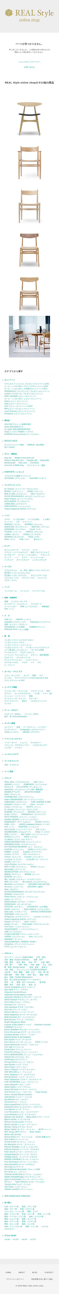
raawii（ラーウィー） (13, 899)
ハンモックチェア (39, 560)
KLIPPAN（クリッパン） (14, 849)
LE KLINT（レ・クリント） (37, 859)
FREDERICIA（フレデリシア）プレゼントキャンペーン (27, 391)
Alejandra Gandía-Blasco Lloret (18, 995)
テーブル (8, 566)
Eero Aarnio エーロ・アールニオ (17, 1040)
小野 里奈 (22, 965)
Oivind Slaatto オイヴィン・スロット (19, 1142)
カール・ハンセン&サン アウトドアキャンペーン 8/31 (26, 386)
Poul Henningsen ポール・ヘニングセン (21, 1162)
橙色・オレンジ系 (11, 1224)
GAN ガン (8, 619)
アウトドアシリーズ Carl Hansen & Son (32, 678)
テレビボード (36, 604)
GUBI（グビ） (10, 824)
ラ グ (7, 616)
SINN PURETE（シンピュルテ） (17, 506)
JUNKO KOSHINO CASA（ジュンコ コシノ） (23, 842)
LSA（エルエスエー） (32, 854)
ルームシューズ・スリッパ (15, 698)
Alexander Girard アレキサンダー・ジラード (22, 997)
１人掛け (46, 519)
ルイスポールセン (11, 662)
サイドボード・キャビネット (16, 604)
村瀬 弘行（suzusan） (26, 982)
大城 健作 (45, 962)
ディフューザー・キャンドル (16, 691)
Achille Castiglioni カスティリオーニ (19, 987)
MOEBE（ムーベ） (32, 874)
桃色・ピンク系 (28, 1224)
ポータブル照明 (37, 650)
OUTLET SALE (10, 441)
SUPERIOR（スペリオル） (15, 529)
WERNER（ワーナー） (13, 939)
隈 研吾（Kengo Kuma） (15, 967)
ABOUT (22, 1272)
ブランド (8, 778)
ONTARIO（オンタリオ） (14, 537)
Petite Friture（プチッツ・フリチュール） (21, 897)
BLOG (34, 1272)
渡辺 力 (32, 985)
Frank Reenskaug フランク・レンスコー (21, 1052)
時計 (48, 691)
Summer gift (32, 460)
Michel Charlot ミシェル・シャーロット (20, 1124)
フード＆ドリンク (11, 761)
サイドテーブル (28, 578)
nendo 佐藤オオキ (43, 1137)
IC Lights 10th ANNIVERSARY (17, 429)
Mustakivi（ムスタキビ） (14, 884)
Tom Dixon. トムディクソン (15, 1187)
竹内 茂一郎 (43, 972)
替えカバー (38, 539)
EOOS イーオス (41, 1042)
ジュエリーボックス (19, 601)
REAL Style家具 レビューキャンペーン (20, 396)
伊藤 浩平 (38, 960)
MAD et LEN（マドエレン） (15, 494)
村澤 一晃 (8, 982)
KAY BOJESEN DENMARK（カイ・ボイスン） (23, 847)
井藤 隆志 (8, 962)
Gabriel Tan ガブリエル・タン (16, 1057)
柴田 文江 (30, 972)
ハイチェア (8, 560)
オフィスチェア (23, 560)
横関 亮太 (8, 985)
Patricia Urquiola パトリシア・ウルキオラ (21, 1149)
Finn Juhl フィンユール (14, 1047)
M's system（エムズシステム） (35, 882)
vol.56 (7, 1239)
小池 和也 (8, 970)
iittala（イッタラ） (43, 832)
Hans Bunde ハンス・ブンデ (16, 1065)
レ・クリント (9, 665)
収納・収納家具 (17, 598)
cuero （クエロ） (37, 804)
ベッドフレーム (10, 591)
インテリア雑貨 (16, 687)
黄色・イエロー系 (29, 1221)
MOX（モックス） (11, 882)
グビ (39, 662)
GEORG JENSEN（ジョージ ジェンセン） (21, 819)
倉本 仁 (45, 967)
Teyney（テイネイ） (12, 922)
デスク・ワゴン (10, 580)
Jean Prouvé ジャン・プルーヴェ (18, 1092)
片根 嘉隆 (35, 965)
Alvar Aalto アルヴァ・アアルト (17, 1002)
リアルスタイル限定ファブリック (17, 476)
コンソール (42, 578)
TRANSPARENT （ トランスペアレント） (21, 929)
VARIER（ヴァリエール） (15, 937)
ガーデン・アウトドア (13, 672)
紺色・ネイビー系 (11, 1214)
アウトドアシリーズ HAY (14, 680)
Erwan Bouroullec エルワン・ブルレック (21, 1045)
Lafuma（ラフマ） (12, 854)
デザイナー (8, 953)
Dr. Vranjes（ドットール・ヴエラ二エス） (21, 489)
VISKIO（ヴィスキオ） (32, 534)
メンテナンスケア (11, 754)
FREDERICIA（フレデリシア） (34, 814)
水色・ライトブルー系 (13, 1226)
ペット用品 (8, 771)
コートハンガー (10, 606)
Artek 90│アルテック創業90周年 (17, 424)
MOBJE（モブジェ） (12, 874)
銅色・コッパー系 (29, 1219)
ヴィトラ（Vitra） (32, 714)
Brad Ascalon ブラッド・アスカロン (19, 1020)
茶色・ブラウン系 (27, 1209)
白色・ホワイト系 (11, 1206)
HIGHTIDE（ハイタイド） (29, 827)
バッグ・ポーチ (10, 743)
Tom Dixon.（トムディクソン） (17, 927)
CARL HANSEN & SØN (41, 802)
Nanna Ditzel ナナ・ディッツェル (18, 1137)
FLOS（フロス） (11, 814)
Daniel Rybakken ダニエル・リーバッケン (22, 1030)
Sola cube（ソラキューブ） (15, 912)
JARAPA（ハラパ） (24, 619)
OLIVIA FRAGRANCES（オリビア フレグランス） (25, 496)
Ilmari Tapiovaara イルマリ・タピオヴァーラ (23, 1079)
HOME (8, 1272)
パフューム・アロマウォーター (16, 745)
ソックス (18, 748)
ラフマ (24, 557)
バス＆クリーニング (39, 701)
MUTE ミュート (45, 1129)
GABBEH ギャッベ (37, 627)
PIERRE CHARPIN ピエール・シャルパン (21, 1159)
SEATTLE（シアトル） (41, 527)
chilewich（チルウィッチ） (15, 622)
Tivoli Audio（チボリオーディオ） (36, 924)
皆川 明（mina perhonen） (16, 717)
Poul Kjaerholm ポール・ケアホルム (19, 1164)
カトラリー (8, 727)
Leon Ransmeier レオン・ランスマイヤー (21, 1112)
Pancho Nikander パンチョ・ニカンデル (21, 1147)
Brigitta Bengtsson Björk (15, 1022)
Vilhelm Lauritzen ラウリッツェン (18, 1189)
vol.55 (15, 1239)
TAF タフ (8, 1182)
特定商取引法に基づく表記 (42, 1279)
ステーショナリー (11, 701)
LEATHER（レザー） (38, 478)
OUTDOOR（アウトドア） (15, 478)
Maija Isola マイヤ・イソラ (37, 1117)
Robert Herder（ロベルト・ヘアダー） (20, 902)
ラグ (41, 675)
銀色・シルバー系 (11, 1219)
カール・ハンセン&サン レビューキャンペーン (23, 399)
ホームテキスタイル (23, 693)
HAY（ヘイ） (9, 609)
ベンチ (35, 550)
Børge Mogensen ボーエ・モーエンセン (21, 1015)
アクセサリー (36, 743)
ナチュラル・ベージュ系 (14, 1211)
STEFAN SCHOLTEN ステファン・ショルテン (23, 1174)
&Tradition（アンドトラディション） (19, 944)
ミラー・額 (47, 693)
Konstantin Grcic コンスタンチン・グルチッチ (23, 1107)
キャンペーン (9, 380)
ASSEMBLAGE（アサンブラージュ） (19, 797)
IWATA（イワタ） (31, 837)
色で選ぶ (8, 1203)
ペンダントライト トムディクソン (18, 645)
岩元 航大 (21, 962)
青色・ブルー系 (28, 1214)
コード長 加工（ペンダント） (16, 650)
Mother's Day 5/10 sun (24, 458)
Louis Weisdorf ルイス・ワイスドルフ (20, 1114)
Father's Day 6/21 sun (13, 460)
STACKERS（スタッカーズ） (16, 914)
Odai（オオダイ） (38, 494)
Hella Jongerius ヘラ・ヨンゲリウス (19, 1074)
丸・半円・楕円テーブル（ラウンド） (35, 570)
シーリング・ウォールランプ (16, 655)
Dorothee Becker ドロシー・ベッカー (20, 1035)
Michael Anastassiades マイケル (18, 1122)
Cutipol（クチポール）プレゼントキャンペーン (23, 394)
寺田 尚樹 (19, 975)
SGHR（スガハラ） (12, 909)
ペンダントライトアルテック (37, 647)
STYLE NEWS (10, 1236)
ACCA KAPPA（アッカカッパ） (17, 501)
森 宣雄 (43, 982)
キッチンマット (10, 730)
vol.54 (24, 1239)
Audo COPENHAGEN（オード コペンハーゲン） (24, 799)
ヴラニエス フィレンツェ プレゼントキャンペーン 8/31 (26, 384)
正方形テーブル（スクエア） (16, 575)
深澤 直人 (32, 975)
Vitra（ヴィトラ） (36, 937)
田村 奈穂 (8, 975)
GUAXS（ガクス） (42, 822)
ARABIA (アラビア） (12, 792)
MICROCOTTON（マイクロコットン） (20, 872)
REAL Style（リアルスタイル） (17, 782)
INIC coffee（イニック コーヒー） (35, 834)
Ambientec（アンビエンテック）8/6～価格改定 (23, 789)
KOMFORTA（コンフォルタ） (36, 784)
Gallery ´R (8, 787)
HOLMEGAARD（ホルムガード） (18, 832)
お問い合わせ (29, 67)
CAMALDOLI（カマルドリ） (16, 504)
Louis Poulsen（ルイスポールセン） (19, 864)
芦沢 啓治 (40, 957)
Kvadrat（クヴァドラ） (32, 852)
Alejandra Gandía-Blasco (15, 992)
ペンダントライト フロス (14, 642)
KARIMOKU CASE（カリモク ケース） (20, 844)
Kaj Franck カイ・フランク (15, 1102)
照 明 (7, 636)
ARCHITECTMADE (33, 792)
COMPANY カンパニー (13, 1027)
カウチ (7, 519)
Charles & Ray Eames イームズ (17, 1025)
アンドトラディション (13, 660)
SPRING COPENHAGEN (41, 912)
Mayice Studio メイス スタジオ (17, 1119)
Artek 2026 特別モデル (13, 427)
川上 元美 (47, 965)
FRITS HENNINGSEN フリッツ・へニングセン (23, 1055)
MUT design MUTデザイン (15, 1132)
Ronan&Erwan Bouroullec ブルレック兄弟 (22, 1169)
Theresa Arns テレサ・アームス (17, 1184)
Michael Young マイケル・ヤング (18, 1127)
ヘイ (16, 557)
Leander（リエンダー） (34, 857)
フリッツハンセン (37, 557)
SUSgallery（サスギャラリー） (33, 730)
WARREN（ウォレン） (34, 524)
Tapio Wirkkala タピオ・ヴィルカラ (30, 1182)
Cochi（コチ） (36, 529)
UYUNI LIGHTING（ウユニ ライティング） (22, 934)
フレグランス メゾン (12, 485)
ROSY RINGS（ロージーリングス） (19, 499)
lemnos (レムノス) (12, 857)
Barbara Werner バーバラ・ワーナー (19, 1012)
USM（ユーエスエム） (29, 606)
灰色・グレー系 (10, 1209)
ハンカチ (8, 748)
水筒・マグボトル (11, 765)
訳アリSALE (9, 447)
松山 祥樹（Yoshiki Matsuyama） (19, 977)
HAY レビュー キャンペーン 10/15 (18, 406)
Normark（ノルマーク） (14, 887)
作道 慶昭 (18, 972)
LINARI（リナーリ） (35, 491)
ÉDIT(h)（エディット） (14, 491)
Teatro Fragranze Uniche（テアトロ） (20, 509)
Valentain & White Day (14, 465)
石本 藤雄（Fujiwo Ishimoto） (17, 960)
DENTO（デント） (34, 807)
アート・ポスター (17, 710)
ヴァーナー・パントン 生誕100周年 (18, 957)
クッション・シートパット (15, 696)
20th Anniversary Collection (17, 1196)
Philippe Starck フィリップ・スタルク (20, 1157)
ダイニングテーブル (39, 575)
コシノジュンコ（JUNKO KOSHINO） (32, 970)
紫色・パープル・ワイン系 (15, 1216)
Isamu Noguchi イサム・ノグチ (17, 1084)
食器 (18, 727)
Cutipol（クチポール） (13, 807)
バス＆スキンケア (40, 745)
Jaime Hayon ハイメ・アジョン (17, 1087)
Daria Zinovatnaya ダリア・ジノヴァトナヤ (22, 1032)
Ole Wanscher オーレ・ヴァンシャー (19, 1144)
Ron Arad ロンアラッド (14, 1167)
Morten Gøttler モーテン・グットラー (19, 1129)
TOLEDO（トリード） (13, 532)
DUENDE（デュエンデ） (14, 812)
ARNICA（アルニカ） (35, 532)
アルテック (45, 555)
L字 (18, 522)
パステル (44, 1226)
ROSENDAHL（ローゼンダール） (18, 904)
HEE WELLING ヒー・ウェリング (18, 1072)
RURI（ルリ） (10, 539)
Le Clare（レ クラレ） (13, 859)
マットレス (24, 591)
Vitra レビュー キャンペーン (15, 404)
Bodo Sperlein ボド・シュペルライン (19, 1017)
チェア (8, 546)
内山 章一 (33, 962)
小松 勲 (7, 972)
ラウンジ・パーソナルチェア (16, 552)
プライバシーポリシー (15, 1279)
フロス (24, 662)
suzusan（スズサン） (43, 917)
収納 (31, 696)
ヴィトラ (8, 557)
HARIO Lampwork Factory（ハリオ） (35, 824)
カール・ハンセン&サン (27, 555)
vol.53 (33, 1239)
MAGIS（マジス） (38, 867)
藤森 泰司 (44, 975)
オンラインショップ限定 (14, 445)
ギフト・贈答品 (10, 454)
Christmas (34, 463)
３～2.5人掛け (19, 519)
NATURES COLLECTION (39, 884)
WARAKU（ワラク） (12, 524)
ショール (23, 743)
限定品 (7, 420)
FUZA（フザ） (34, 537)
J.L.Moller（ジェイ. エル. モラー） (18, 839)
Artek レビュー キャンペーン (16, 401)
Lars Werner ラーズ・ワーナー (17, 1109)
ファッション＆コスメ (13, 739)
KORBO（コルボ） (12, 852)
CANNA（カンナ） (12, 534)
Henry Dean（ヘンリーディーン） (18, 829)
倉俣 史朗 (34, 967)
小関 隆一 (9, 965)
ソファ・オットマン (12, 675)
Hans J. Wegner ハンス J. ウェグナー (20, 1069)
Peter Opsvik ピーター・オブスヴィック (20, 1152)
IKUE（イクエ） (11, 834)
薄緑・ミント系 (32, 1226)
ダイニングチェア (11, 550)
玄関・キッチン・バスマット (16, 624)
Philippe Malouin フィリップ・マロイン (21, 1154)
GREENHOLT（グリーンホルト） (18, 822)
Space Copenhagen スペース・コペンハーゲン (24, 1179)
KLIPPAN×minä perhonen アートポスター (22, 434)
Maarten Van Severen (13, 1117)
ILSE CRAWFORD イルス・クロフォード (21, 1082)
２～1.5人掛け (34, 519)
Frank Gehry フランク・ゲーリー (18, 1050)
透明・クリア (32, 1211)
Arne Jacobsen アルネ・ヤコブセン (19, 1007)
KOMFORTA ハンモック (14, 472)
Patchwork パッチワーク (40, 622)
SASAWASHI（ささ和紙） (15, 627)
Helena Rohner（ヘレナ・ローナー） (20, 1077)
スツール (25, 550)
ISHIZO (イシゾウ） (12, 837)
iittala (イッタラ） (11, 732)
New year (23, 463)
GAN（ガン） (25, 539)
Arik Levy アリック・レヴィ (15, 1010)
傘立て (24, 701)
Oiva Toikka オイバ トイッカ (16, 1139)
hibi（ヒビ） (41, 829)
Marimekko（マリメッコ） (15, 869)
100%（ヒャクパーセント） (15, 947)
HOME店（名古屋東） (36, 445)
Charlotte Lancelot (42, 1025)
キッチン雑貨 (16, 723)
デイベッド (27, 522)
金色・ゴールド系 (36, 1216)
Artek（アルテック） (12, 794)
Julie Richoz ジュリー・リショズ (18, 1097)
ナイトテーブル (38, 591)
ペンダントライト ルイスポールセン (18, 640)
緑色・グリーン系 (11, 1221)
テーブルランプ (10, 652)
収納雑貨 (45, 606)
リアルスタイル (10, 570)
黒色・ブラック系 (29, 1206)
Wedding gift (9, 463)
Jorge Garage (41, 1092)
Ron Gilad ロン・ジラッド (15, 1172)
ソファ (11, 515)
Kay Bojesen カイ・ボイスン (16, 1099)
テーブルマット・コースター (35, 727)
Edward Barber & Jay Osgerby (17, 1037)
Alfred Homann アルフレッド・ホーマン (21, 1000)
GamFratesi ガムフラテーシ (15, 1060)
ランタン (8, 703)
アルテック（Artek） (12, 714)
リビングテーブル (11, 578)
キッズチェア (9, 555)
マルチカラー (9, 1229)
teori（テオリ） (31, 922)
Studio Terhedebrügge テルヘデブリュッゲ (22, 1177)
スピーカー (33, 698)
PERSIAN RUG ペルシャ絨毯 (16, 629)
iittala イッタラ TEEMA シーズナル (18, 432)
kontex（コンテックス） (38, 849)
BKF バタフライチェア (40, 552)
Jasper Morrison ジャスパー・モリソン (20, 1089)
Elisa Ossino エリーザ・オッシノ (18, 1042)
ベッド (7, 587)
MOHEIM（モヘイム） (13, 877)
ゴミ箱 (37, 693)
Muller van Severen (12, 1134)
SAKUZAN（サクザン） (14, 907)
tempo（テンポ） (11, 924)
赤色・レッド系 (44, 1214)
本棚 (6, 601)
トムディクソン (32, 660)
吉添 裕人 (21, 985)
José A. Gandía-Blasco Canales (18, 1094)
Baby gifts (44, 460)
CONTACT (49, 1272)
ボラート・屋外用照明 (40, 655)
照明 (34, 675)
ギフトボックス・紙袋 (36, 465)
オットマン (8, 522)
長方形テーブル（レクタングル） (17, 573)
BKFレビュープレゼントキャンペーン (19, 409)
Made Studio (35, 1132)
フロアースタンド (27, 652)
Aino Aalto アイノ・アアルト (16, 990)
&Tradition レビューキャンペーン (18, 414)
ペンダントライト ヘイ (13, 647)
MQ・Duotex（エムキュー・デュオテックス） (23, 879)
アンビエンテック (24, 657)
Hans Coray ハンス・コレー (16, 1067)
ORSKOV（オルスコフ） (14, 894)
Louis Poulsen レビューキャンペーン (19, 411)
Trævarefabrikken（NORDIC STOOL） (20, 942)
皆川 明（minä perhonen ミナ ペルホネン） (23, 980)
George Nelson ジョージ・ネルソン (19, 1062)
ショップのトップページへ (29, 62)
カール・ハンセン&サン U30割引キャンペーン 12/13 (25, 389)
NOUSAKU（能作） (36, 887)
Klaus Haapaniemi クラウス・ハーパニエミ (22, 1104)
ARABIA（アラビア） (31, 732)
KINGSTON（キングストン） (16, 527)
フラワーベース (37, 691)
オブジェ (8, 693)
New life (8, 458)
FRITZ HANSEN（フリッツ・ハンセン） (21, 817)
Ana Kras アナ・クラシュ (14, 1005)
